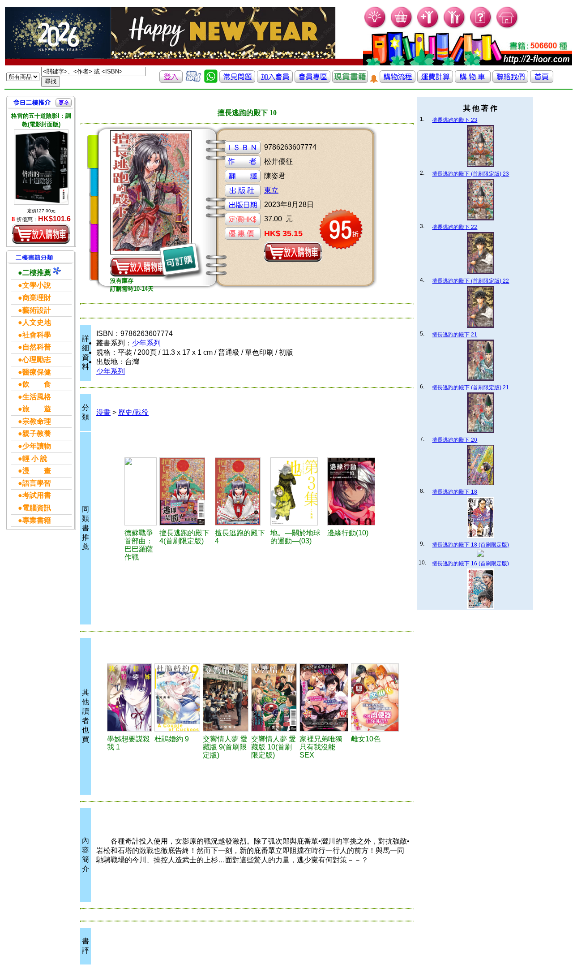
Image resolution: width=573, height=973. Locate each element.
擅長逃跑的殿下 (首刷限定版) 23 (470, 174)
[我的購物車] (401, 27)
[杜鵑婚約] (177, 697)
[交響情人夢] (225, 697)
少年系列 (146, 343)
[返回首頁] (541, 80)
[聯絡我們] (510, 80)
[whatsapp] (211, 80)
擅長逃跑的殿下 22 (454, 227)
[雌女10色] (375, 697)
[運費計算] (435, 80)
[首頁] (507, 27)
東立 (271, 190)
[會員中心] (454, 27)
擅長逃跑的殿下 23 (454, 120)
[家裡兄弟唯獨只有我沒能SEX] (323, 697)
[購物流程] (397, 80)
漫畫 (103, 412)
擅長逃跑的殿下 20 (454, 440)
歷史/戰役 (133, 412)
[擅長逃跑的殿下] (185, 491)
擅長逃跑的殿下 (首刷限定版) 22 (470, 281)
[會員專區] (312, 80)
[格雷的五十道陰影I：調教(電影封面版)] (41, 166)
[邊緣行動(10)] (354, 491)
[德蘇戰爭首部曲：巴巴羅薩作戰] (140, 491)
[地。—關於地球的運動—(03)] (297, 491)
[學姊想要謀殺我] (129, 697)
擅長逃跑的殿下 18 (454, 492)
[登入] (171, 80)
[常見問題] (481, 27)
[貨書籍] (350, 80)
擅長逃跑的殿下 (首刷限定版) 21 (470, 387)
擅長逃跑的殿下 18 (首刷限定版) (470, 545)
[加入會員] (428, 27)
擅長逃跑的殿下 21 (454, 335)
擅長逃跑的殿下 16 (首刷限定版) (470, 563)
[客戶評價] (193, 80)
